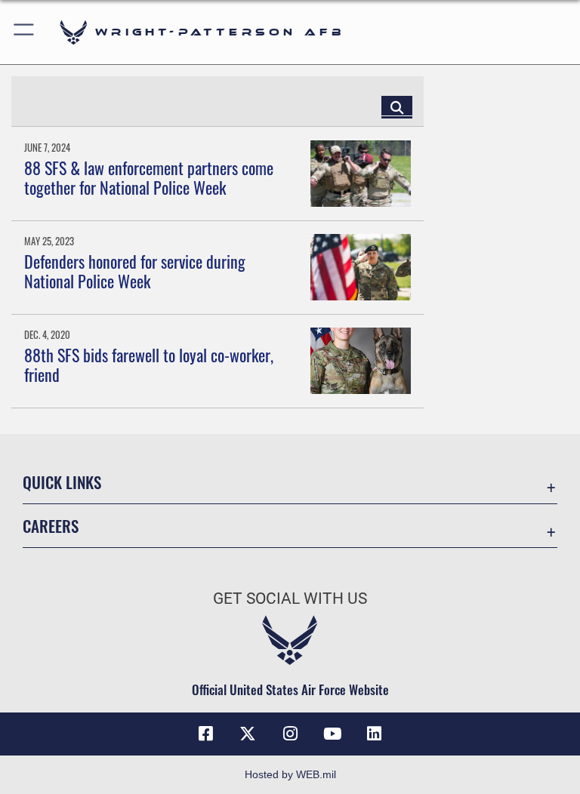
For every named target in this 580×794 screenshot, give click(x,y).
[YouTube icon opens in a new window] (332, 733)
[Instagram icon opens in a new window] (290, 733)
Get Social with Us (290, 598)
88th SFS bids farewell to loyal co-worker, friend (148, 364)
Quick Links (62, 482)
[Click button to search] (396, 106)
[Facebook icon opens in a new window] (205, 733)
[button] (24, 32)
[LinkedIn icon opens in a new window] (374, 733)
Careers (51, 525)
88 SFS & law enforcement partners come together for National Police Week (148, 177)
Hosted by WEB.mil (290, 774)
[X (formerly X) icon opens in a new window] (247, 733)
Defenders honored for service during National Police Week (134, 271)
